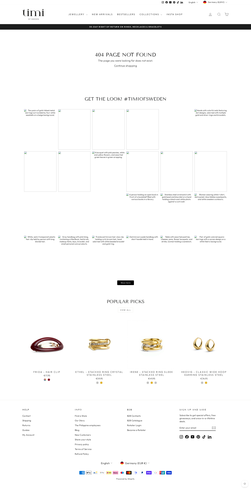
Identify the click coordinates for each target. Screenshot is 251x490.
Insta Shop (174, 14)
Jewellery (76, 14)
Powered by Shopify (125, 479)
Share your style (83, 439)
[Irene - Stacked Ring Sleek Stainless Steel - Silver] (147, 382)
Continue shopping (125, 65)
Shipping (26, 420)
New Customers (83, 435)
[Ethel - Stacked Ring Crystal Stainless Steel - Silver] (97, 382)
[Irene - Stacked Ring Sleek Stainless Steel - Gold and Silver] (155, 382)
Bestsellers (126, 14)
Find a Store (81, 415)
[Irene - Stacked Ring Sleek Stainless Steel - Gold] (151, 382)
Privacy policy (82, 444)
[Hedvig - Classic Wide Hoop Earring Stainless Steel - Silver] (202, 382)
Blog (77, 430)
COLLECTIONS (150, 14)
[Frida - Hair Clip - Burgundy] (48, 379)
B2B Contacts (134, 415)
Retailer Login (134, 425)
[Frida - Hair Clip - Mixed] (45, 379)
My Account (28, 435)
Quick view (47, 365)
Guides (25, 430)
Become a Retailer (136, 430)
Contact (26, 415)
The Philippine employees (88, 425)
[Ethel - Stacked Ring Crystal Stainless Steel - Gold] (101, 382)
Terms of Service (83, 449)
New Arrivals (102, 14)
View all (125, 310)
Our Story (80, 420)
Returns (26, 425)
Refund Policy (82, 454)
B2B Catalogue (134, 420)
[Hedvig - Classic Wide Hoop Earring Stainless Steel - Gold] (206, 382)
